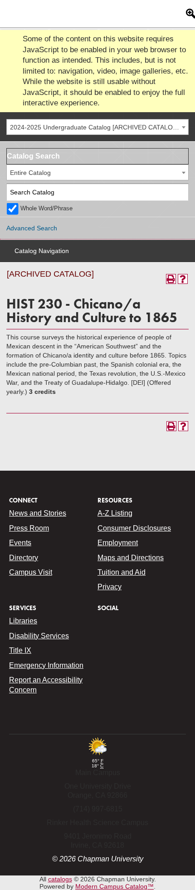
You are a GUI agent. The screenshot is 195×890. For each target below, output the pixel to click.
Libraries (23, 621)
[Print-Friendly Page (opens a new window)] (171, 279)
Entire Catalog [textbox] (30, 172)
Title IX (20, 650)
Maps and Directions (131, 558)
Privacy (110, 587)
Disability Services (39, 636)
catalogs (60, 879)
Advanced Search (31, 228)
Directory (23, 558)
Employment (118, 543)
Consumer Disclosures (134, 528)
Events (20, 543)
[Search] (180, 192)
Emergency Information (46, 665)
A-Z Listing (115, 513)
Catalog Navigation (42, 250)
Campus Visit (30, 572)
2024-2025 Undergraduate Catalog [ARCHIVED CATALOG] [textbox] (95, 127)
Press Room (29, 528)
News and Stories (37, 513)
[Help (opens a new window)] (183, 279)
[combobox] (97, 127)
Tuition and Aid (122, 572)
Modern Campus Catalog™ (114, 886)
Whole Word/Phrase (46, 208)
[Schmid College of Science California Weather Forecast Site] (97, 755)
